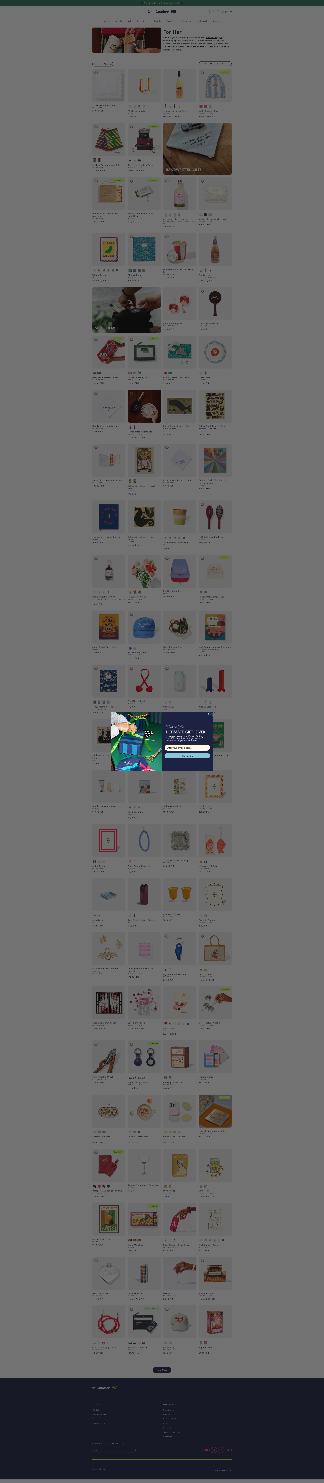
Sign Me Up (187, 755)
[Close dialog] (211, 714)
